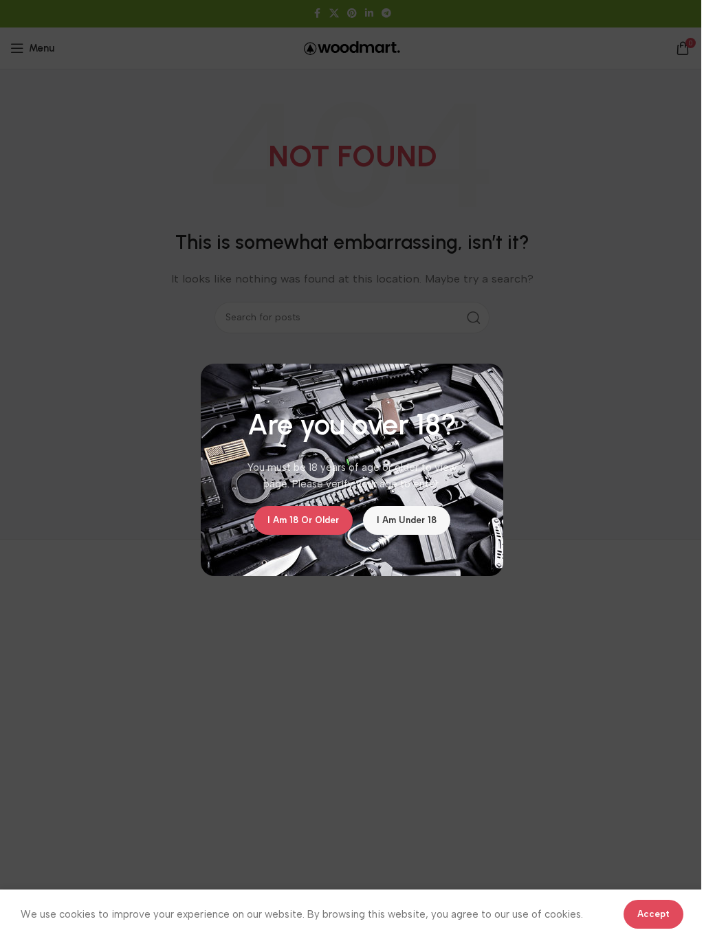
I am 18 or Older (303, 520)
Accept (653, 914)
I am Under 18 (407, 520)
